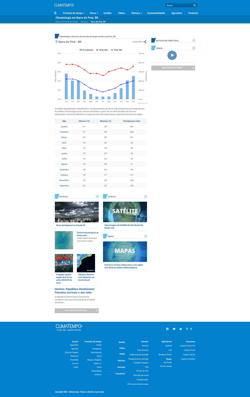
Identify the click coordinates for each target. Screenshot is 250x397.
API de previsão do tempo (137, 384)
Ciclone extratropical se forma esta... (87, 236)
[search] (181, 5)
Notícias (121, 360)
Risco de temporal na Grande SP (70, 225)
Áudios (122, 354)
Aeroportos (97, 348)
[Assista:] (173, 55)
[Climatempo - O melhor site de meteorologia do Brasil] (64, 5)
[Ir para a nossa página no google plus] (187, 329)
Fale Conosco (142, 350)
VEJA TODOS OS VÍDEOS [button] (172, 67)
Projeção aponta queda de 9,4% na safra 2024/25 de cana (64, 278)
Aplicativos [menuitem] (166, 341)
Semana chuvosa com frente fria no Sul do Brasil (86, 277)
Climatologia (96, 371)
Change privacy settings (138, 359)
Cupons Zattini (189, 354)
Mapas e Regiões (94, 360)
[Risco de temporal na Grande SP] (77, 212)
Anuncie (145, 345)
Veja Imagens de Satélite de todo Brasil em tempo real (123, 226)
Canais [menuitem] (75, 341)
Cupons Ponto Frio (187, 345)
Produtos (193, 12)
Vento (99, 367)
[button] (195, 5)
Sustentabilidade (156, 12)
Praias (99, 345)
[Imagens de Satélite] (125, 212)
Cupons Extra (189, 350)
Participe (121, 367)
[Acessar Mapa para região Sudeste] (125, 251)
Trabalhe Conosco (141, 362)
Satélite (107, 12)
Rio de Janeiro (166, 366)
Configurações (142, 379)
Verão (75, 367)
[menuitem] (74, 13)
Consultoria (120, 373)
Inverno (75, 363)
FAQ (146, 367)
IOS (170, 350)
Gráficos (98, 374)
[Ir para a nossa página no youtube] (174, 329)
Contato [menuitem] (144, 341)
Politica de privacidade (139, 354)
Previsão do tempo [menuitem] (93, 341)
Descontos (190, 341)
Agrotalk (74, 348)
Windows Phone (165, 354)
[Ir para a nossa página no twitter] (181, 329)
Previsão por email (140, 375)
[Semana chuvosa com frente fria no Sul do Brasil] (86, 263)
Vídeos (121, 12)
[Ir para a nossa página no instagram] (167, 329)
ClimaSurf (74, 356)
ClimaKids (74, 360)
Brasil (99, 356)
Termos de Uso (142, 371)
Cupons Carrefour (188, 359)
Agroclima (176, 12)
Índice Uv (98, 363)
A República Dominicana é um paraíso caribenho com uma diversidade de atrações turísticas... (75, 299)
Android (169, 345)
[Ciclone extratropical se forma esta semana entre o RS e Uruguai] (64, 240)
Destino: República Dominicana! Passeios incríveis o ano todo (74, 290)
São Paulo (167, 362)
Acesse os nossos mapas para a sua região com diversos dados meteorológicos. (123, 266)
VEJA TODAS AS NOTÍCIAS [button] (76, 310)
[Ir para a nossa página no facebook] (191, 329)
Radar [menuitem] (169, 359)
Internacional (96, 352)
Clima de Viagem (71, 352)
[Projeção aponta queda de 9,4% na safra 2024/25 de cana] (64, 263)
